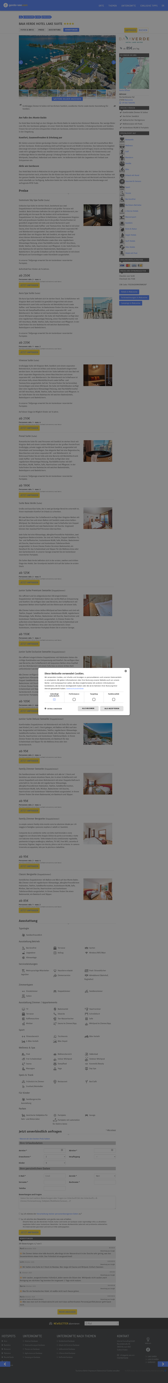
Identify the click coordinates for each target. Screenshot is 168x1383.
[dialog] (84, 691)
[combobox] (126, 671)
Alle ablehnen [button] (88, 708)
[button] (53, 708)
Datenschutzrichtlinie (75, 688)
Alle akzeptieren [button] (112, 708)
